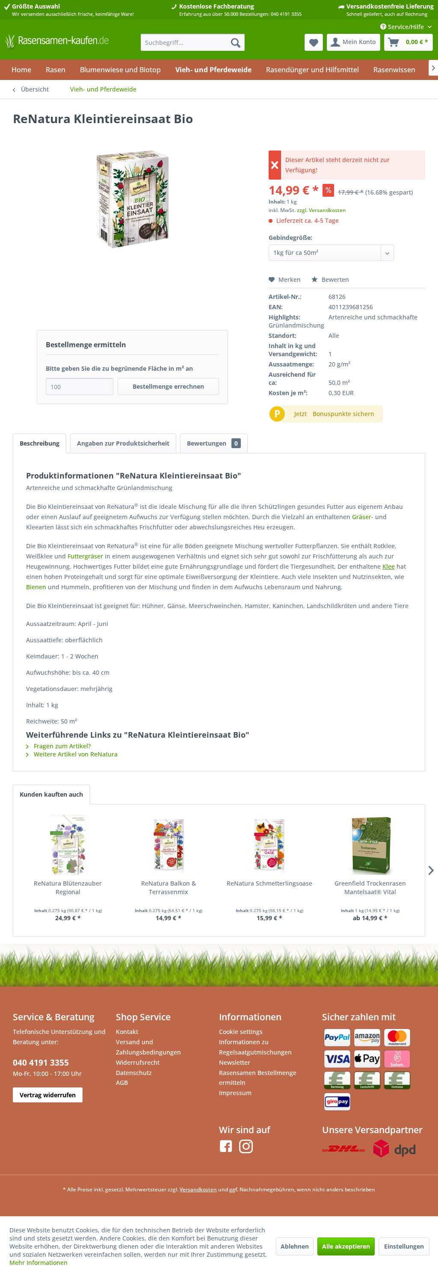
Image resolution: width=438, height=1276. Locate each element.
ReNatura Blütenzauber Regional (68, 887)
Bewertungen (212, 443)
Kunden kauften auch (51, 794)
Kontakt (127, 1032)
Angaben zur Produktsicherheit (123, 443)
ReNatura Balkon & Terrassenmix (168, 887)
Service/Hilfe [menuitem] (406, 27)
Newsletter (234, 1062)
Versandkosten (198, 1189)
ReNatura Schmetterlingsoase (269, 883)
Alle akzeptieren (346, 1246)
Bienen (36, 587)
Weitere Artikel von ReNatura (75, 754)
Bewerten (334, 279)
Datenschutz (134, 1073)
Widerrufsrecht (138, 1062)
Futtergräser (85, 556)
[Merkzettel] (314, 42)
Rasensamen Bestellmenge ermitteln (257, 1078)
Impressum (235, 1093)
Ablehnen (295, 1246)
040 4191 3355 (41, 1062)
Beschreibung (39, 443)
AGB (122, 1082)
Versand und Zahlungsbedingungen (148, 1047)
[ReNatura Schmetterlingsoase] (269, 845)
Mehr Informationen (38, 1262)
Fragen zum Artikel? (61, 746)
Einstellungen (404, 1246)
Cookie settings (241, 1032)
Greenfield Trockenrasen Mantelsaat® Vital (370, 887)
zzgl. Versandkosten (321, 210)
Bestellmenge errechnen (168, 386)
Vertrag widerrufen (48, 1095)
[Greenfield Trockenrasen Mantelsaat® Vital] (370, 845)
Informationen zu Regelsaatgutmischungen (255, 1047)
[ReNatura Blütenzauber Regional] (68, 845)
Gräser (361, 517)
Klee (388, 566)
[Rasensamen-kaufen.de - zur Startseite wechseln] (56, 44)
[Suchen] (236, 42)
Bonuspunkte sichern (343, 414)
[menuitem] (193, 42)
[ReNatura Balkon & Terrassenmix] (169, 845)
